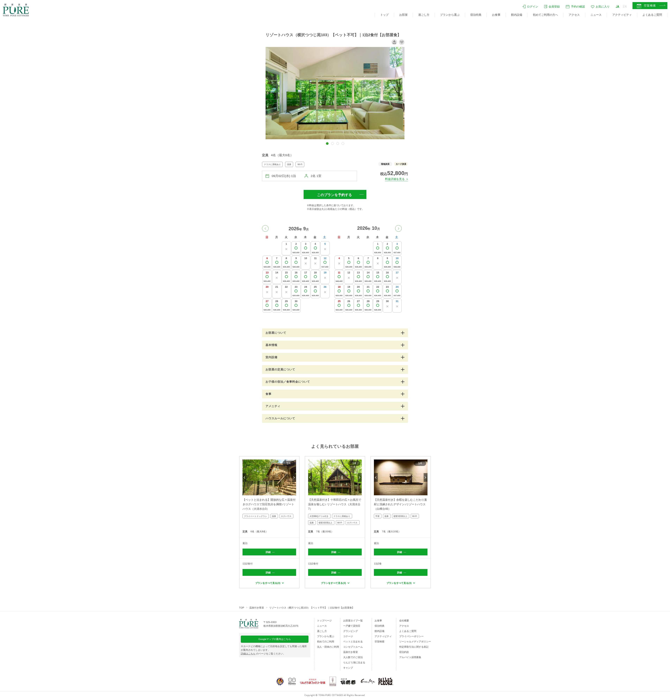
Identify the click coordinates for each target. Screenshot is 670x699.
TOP (241, 607)
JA (617, 6)
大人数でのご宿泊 (353, 657)
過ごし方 (423, 14)
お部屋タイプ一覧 (353, 620)
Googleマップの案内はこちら (274, 639)
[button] (327, 143)
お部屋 (403, 14)
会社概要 (404, 620)
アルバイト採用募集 (410, 657)
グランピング (350, 631)
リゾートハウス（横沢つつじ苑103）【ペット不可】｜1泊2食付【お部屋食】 (311, 607)
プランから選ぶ (450, 14)
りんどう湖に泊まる (354, 662)
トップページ (324, 620)
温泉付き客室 (256, 607)
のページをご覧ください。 (263, 653)
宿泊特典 (475, 14)
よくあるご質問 (652, 14)
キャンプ (348, 667)
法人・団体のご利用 (328, 646)
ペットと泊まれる (353, 641)
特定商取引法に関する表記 (414, 646)
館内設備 (516, 14)
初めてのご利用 (325, 641)
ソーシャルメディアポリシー (415, 641)
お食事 (496, 14)
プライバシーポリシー (411, 636)
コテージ (348, 636)
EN (625, 6)
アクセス (574, 14)
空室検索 (379, 641)
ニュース (596, 14)
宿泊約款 (404, 652)
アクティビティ (622, 14)
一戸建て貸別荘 (351, 625)
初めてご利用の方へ (545, 14)
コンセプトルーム (353, 646)
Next (294, 477)
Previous (244, 477)
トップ (384, 14)
